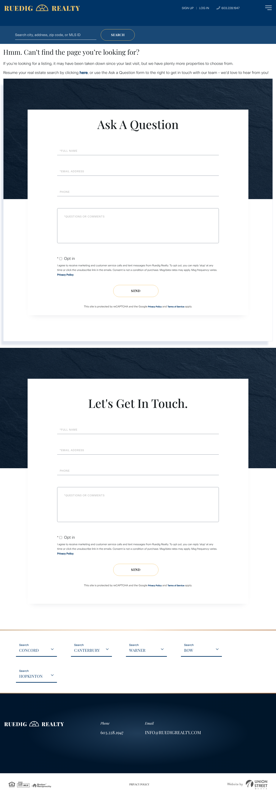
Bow (188, 650)
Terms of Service (176, 306)
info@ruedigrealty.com (173, 732)
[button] (118, 35)
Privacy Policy (65, 274)
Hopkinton (31, 676)
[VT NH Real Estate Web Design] (247, 784)
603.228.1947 (230, 8)
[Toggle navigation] (260, 8)
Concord (29, 650)
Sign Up (188, 8)
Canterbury (87, 650)
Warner (137, 650)
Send (136, 291)
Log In (204, 8)
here (84, 72)
